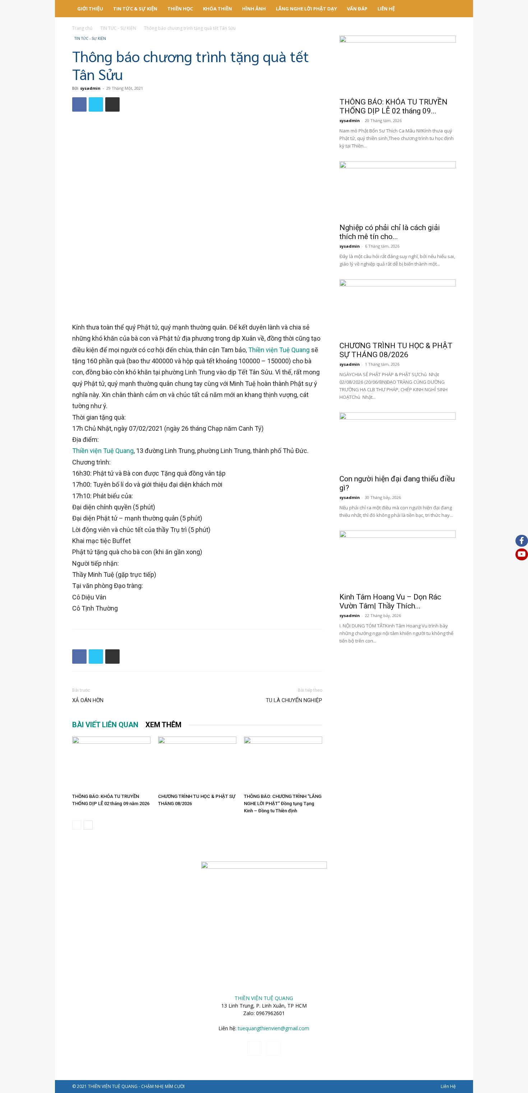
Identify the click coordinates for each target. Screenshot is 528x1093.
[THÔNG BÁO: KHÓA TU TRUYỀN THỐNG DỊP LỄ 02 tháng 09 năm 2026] (111, 763)
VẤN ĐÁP (357, 8)
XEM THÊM (163, 724)
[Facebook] (79, 104)
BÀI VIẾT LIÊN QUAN (105, 724)
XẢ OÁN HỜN (87, 700)
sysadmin (90, 88)
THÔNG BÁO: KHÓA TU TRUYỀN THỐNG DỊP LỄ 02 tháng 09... (393, 106)
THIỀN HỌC (180, 8)
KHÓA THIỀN (217, 8)
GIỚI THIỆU (90, 8)
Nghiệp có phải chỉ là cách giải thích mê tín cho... (389, 232)
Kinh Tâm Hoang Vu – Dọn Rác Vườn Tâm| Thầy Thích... (390, 601)
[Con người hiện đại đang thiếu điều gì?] (397, 441)
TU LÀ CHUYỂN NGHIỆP (294, 700)
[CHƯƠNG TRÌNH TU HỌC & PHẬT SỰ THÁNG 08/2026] (197, 763)
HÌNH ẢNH (254, 8)
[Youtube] (274, 1048)
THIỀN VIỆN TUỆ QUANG (264, 998)
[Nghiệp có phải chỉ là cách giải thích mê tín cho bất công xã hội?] (397, 190)
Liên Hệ (448, 1086)
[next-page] (88, 825)
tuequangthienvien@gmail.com (273, 1028)
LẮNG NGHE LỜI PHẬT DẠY (306, 8)
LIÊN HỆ (386, 8)
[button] (447, 9)
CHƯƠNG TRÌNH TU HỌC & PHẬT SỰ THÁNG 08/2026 (396, 350)
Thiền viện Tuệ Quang (279, 350)
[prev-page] (76, 825)
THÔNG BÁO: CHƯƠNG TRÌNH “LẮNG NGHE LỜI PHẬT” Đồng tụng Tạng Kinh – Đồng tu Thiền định (282, 803)
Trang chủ (82, 28)
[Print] (112, 104)
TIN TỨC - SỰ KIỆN (118, 28)
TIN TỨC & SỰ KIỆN (135, 8)
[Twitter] (96, 104)
